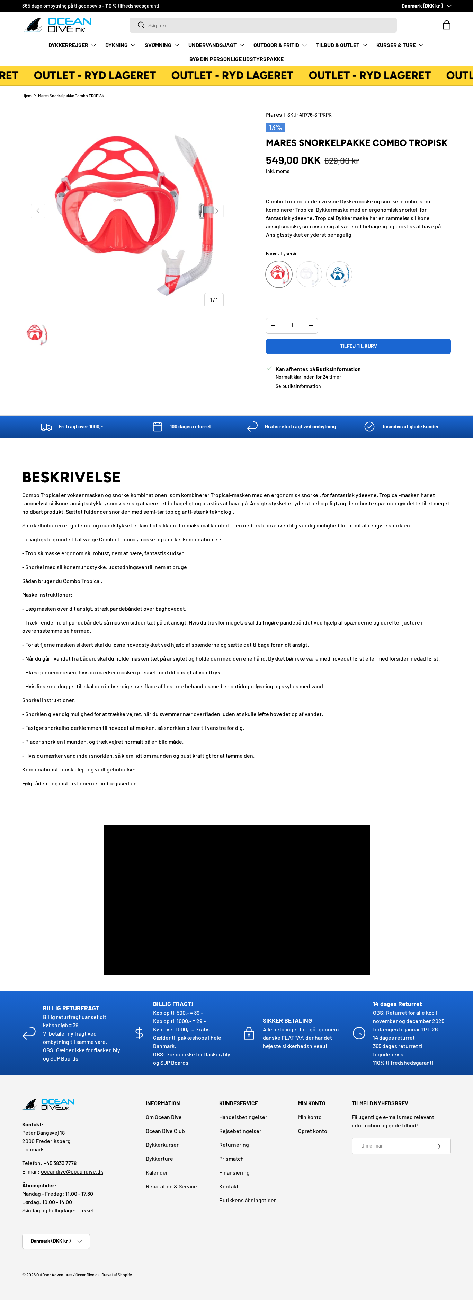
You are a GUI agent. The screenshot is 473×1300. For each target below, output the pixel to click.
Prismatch (231, 1158)
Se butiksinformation (298, 386)
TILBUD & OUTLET (337, 45)
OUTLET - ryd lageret (91, 75)
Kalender (157, 1172)
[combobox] (263, 25)
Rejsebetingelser (240, 1130)
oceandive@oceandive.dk (72, 1171)
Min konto (310, 1117)
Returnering (234, 1144)
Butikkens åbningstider (247, 1200)
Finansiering (234, 1172)
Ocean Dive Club (165, 1130)
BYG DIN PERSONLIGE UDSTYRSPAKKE (236, 58)
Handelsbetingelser (243, 1117)
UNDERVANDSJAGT (212, 45)
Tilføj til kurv (358, 346)
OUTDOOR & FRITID (276, 45)
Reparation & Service (171, 1186)
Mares (274, 114)
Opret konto (312, 1130)
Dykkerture (159, 1158)
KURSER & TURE (396, 45)
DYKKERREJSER (68, 45)
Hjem (27, 95)
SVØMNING (158, 45)
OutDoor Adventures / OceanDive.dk (68, 1274)
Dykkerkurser (162, 1144)
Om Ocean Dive (164, 1117)
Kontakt (229, 1186)
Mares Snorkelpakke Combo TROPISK (71, 95)
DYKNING (116, 45)
